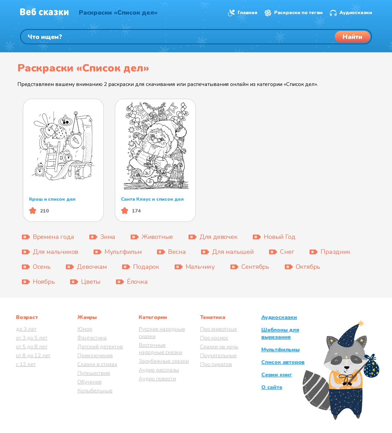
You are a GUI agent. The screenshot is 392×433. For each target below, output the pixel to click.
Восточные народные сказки (160, 348)
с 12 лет (25, 364)
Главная (247, 12)
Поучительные (218, 355)
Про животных (218, 329)
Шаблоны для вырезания (280, 333)
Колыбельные (95, 390)
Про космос (214, 337)
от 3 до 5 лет (31, 337)
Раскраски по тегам (298, 12)
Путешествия (93, 373)
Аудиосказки (355, 12)
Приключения (95, 355)
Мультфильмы (280, 349)
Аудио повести (157, 378)
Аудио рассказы (159, 369)
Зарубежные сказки (164, 361)
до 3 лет (26, 329)
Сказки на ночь (219, 346)
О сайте (271, 387)
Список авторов (283, 362)
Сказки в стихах (97, 364)
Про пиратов (216, 364)
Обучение (89, 381)
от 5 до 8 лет (31, 346)
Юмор (84, 329)
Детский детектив (100, 346)
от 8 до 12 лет (33, 355)
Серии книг (276, 374)
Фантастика (92, 337)
